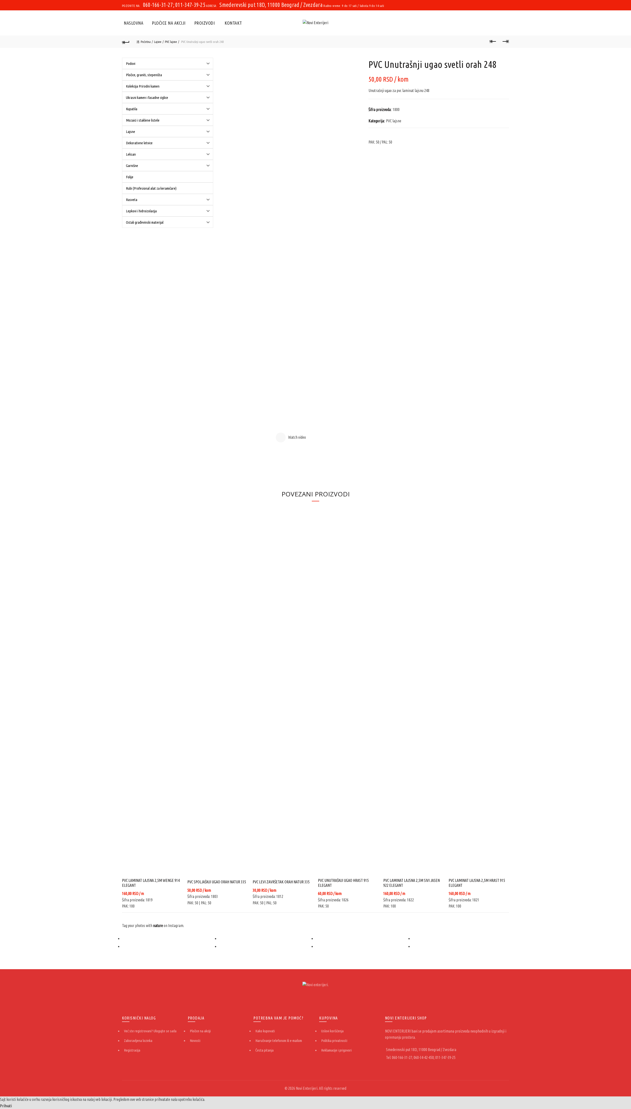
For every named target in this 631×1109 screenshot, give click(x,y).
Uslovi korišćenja (332, 1031)
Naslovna (133, 22)
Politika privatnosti (334, 1040)
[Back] (126, 42)
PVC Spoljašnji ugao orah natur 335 (216, 882)
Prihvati (6, 1106)
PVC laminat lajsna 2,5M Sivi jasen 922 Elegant (411, 882)
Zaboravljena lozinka (138, 1040)
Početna (146, 41)
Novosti (195, 1040)
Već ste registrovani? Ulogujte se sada (150, 1031)
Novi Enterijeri (306, 1088)
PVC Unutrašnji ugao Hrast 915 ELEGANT (343, 882)
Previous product (493, 42)
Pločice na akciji (169, 22)
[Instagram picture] (170, 939)
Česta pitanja (264, 1050)
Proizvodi (204, 22)
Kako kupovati (265, 1031)
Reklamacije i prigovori (336, 1050)
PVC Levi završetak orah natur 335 (281, 882)
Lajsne (157, 41)
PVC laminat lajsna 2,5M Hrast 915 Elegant (477, 882)
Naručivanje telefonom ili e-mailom (278, 1040)
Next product (505, 42)
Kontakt (233, 22)
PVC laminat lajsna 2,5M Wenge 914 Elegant (151, 882)
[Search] (505, 23)
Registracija (132, 1050)
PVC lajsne (171, 41)
